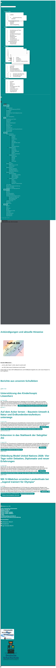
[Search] (18, 7)
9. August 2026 (3, 421)
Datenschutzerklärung (15, 517)
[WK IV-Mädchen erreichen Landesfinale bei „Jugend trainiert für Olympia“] (3, 474)
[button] (11, 495)
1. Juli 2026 (3, 486)
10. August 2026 (4, 400)
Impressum (4, 517)
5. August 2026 (3, 465)
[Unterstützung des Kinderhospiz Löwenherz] (3, 388)
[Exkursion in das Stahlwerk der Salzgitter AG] (5, 430)
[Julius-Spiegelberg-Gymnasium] (3, 3)
